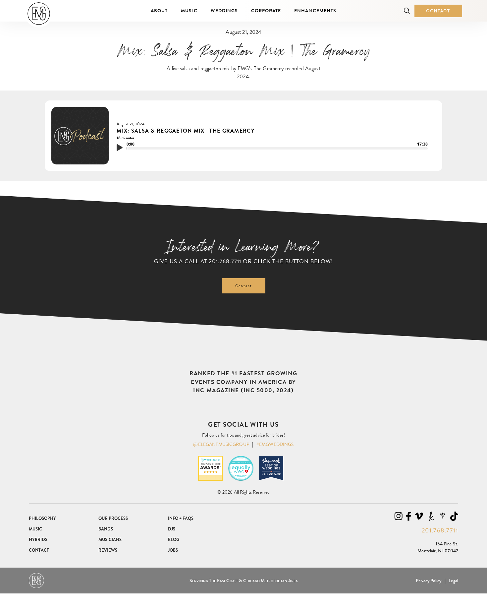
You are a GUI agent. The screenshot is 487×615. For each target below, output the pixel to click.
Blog (173, 539)
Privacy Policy (428, 580)
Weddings (224, 10)
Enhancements (315, 10)
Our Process (113, 518)
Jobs (173, 550)
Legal (453, 580)
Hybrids (38, 539)
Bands (105, 529)
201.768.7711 (225, 261)
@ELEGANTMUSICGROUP (221, 444)
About (159, 10)
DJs (171, 529)
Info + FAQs (180, 518)
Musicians (110, 539)
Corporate (266, 10)
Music (189, 10)
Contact (438, 10)
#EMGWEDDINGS (275, 444)
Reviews (107, 550)
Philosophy (42, 518)
